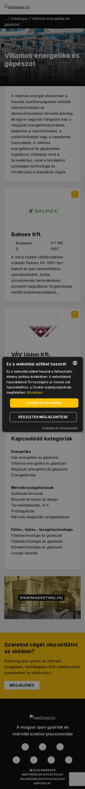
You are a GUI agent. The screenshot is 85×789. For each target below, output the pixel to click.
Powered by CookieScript (60, 428)
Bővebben (35, 392)
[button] (44, 417)
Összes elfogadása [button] (44, 403)
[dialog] (42, 394)
